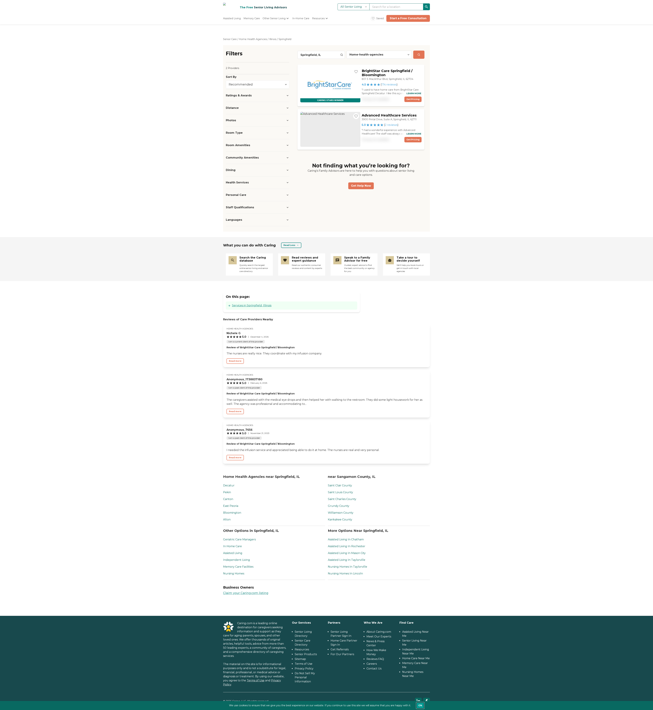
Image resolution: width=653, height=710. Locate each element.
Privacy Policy (304, 668)
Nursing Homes (233, 573)
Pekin (227, 492)
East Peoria (230, 506)
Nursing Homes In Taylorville (347, 566)
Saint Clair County (340, 485)
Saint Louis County (340, 492)
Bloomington (232, 512)
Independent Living (236, 559)
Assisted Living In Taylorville (346, 559)
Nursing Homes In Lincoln (345, 573)
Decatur (229, 485)
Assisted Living (232, 553)
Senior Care (230, 39)
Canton (228, 499)
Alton (227, 519)
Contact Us (373, 668)
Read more (235, 361)
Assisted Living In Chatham (346, 539)
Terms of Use (255, 680)
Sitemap (300, 659)
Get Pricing (413, 99)
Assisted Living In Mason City (347, 553)
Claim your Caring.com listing (245, 593)
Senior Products (306, 654)
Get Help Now (361, 185)
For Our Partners (342, 654)
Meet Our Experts (378, 636)
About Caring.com (378, 631)
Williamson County (340, 512)
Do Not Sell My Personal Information (305, 677)
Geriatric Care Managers (239, 539)
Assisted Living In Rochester (346, 546)
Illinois (272, 39)
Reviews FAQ (375, 659)
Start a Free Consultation (408, 18)
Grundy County (338, 506)
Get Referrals (340, 649)
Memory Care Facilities (238, 566)
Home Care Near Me (416, 658)
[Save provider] (356, 72)
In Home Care (232, 546)
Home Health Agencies (253, 39)
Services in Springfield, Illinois (251, 305)
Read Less (289, 245)
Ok (420, 705)
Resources (302, 649)
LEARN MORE (413, 93)
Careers (371, 663)
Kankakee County (340, 519)
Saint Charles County (342, 499)
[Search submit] (418, 55)
